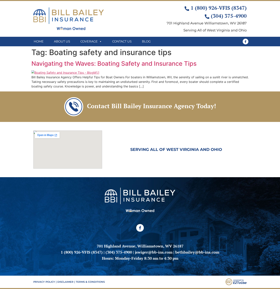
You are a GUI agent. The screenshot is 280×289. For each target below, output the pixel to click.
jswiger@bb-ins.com (153, 252)
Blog (146, 41)
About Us (62, 41)
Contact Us (122, 41)
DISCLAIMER (65, 281)
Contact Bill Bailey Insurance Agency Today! (151, 106)
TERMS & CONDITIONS (90, 281)
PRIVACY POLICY (44, 281)
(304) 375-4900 (119, 252)
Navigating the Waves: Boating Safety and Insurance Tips (114, 63)
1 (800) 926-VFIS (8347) (82, 252)
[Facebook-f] (245, 41)
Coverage (89, 41)
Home (39, 41)
